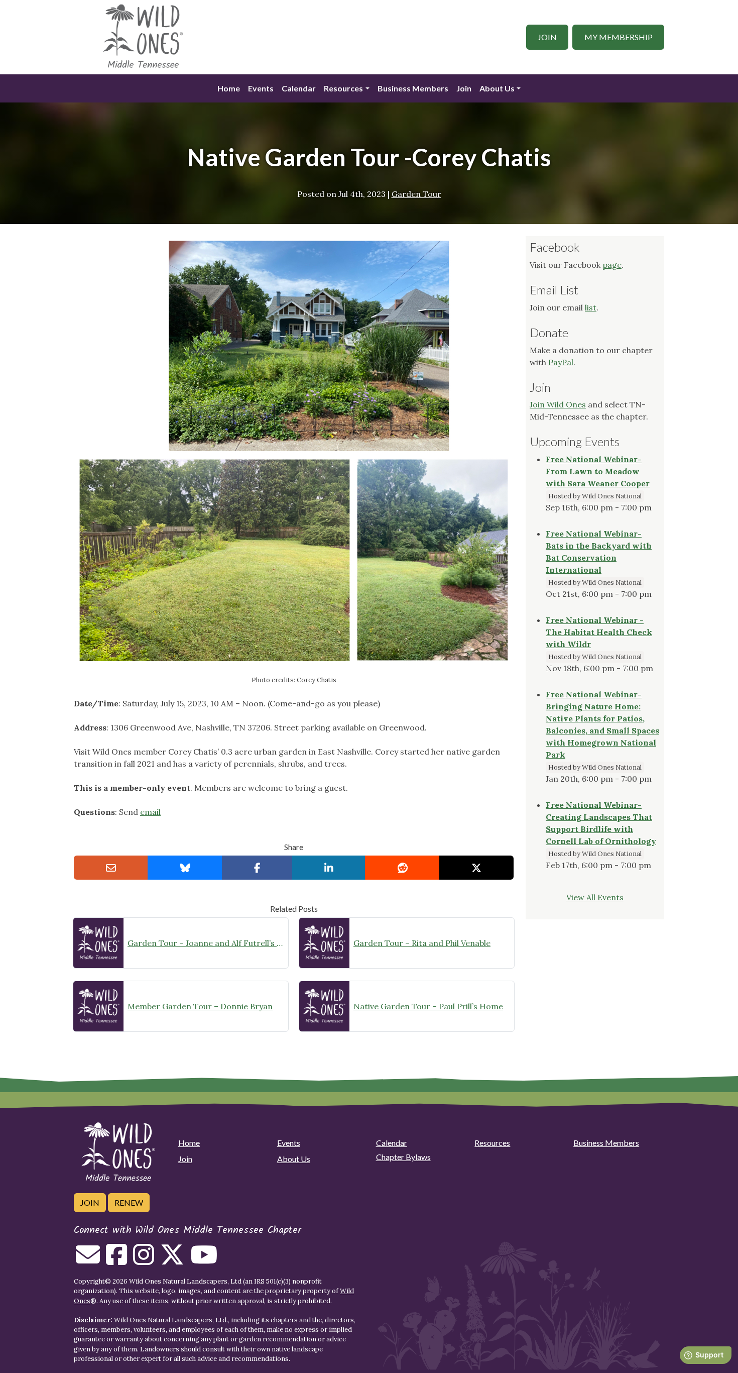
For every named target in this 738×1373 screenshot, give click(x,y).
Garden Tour (416, 194)
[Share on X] (476, 868)
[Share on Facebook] (257, 868)
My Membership (618, 37)
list (590, 307)
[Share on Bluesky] (185, 868)
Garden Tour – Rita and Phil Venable (421, 943)
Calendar (299, 88)
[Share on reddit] (402, 868)
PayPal (560, 362)
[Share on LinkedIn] (328, 868)
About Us (497, 88)
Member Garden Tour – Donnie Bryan (200, 1006)
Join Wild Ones (558, 404)
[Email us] (88, 1260)
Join (547, 37)
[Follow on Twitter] (172, 1260)
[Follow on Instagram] (143, 1260)
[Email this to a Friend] (111, 868)
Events (261, 88)
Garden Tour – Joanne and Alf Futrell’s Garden (206, 943)
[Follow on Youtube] (203, 1260)
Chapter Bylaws (403, 1156)
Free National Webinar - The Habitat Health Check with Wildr (599, 632)
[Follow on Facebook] (116, 1260)
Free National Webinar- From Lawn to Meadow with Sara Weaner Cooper (598, 471)
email (150, 812)
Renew (128, 1202)
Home (228, 88)
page (612, 265)
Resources (343, 88)
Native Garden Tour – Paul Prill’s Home (428, 1006)
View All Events (595, 897)
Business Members (413, 88)
